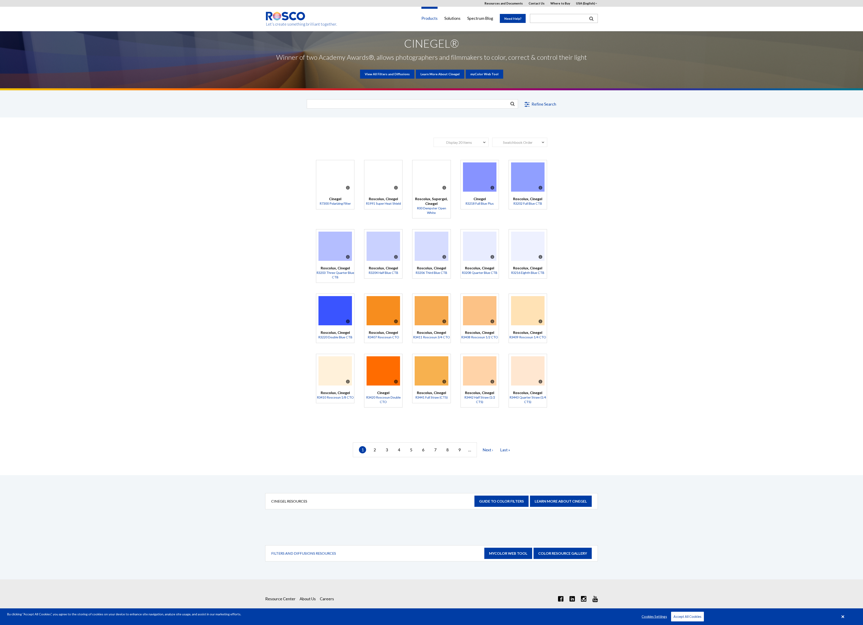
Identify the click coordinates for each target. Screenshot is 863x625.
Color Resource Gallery (562, 553)
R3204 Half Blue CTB (383, 273)
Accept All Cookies (687, 616)
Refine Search (543, 104)
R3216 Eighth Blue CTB (527, 273)
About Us (308, 598)
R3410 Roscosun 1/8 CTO (335, 397)
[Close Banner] (843, 617)
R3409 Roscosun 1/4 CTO (527, 337)
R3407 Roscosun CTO (383, 337)
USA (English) (585, 3)
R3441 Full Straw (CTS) (431, 397)
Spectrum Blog (480, 18)
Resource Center (280, 598)
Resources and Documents (504, 3)
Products (429, 18)
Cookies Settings (654, 616)
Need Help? (512, 18)
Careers (327, 598)
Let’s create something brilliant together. (286, 24)
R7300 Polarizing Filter (335, 203)
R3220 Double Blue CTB (335, 337)
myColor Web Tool (484, 74)
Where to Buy (560, 3)
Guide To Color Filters (501, 501)
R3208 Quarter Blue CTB (479, 273)
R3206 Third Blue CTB (431, 273)
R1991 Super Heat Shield (383, 203)
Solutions (452, 18)
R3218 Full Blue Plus (479, 203)
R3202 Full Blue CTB (527, 203)
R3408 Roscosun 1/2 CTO (479, 337)
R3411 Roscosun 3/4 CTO (431, 337)
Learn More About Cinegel (440, 74)
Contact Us (537, 3)
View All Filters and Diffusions (387, 74)
